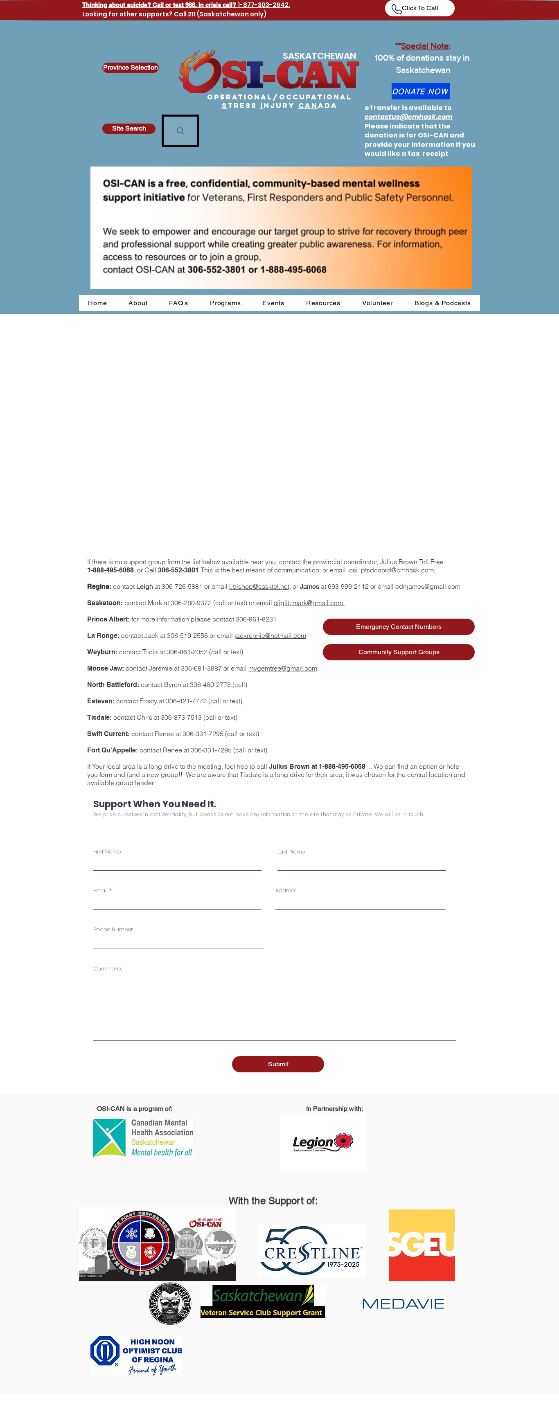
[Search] (180, 131)
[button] (138, 303)
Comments (108, 968)
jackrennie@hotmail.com (270, 635)
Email (100, 890)
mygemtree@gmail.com (282, 668)
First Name (107, 851)
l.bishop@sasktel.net (259, 586)
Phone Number (113, 929)
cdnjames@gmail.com (427, 586)
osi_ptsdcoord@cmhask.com (391, 570)
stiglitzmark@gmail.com (309, 603)
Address (286, 890)
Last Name (291, 851)
